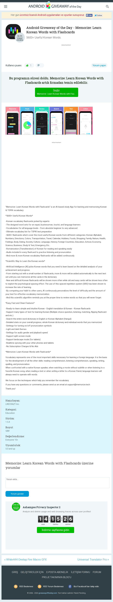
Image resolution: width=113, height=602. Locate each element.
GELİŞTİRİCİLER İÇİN (32, 572)
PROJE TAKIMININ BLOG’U (56, 577)
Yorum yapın (99, 65)
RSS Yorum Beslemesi (53, 586)
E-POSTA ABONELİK (57, 572)
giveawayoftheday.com (48, 593)
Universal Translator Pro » (93, 559)
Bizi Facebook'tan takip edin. (86, 586)
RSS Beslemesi (26, 586)
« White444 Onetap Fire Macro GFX (25, 559)
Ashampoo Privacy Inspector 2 (41, 507)
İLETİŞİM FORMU (80, 572)
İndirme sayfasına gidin (55, 530)
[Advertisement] (67, 53)
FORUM (97, 572)
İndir (57, 92)
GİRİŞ (15, 572)
